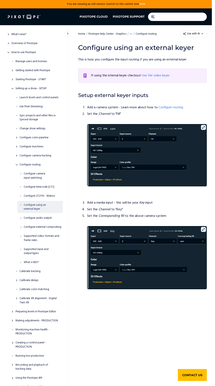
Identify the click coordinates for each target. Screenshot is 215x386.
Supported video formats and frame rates (41, 238)
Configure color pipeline (34, 138)
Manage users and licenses (31, 61)
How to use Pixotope (23, 52)
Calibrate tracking (30, 271)
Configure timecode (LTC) (39, 187)
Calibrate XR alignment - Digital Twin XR (38, 300)
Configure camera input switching (34, 176)
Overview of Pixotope (24, 43)
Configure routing (30, 165)
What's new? (18, 34)
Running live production (30, 356)
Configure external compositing (42, 227)
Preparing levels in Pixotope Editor (36, 312)
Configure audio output (38, 218)
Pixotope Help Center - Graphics (107, 34)
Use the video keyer (156, 75)
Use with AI (193, 33)
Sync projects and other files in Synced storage (38, 118)
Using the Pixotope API (29, 378)
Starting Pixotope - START (31, 79)
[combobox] (177, 17)
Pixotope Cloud (94, 16)
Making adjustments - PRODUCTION (37, 321)
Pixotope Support (129, 16)
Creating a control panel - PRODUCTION (31, 345)
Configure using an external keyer (35, 207)
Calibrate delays (29, 280)
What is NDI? (31, 262)
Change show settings (32, 129)
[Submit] (152, 16)
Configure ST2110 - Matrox (39, 196)
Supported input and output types (36, 251)
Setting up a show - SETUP (31, 88)
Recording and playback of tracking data (32, 367)
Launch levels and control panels (39, 98)
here (142, 4)
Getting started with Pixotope (33, 70)
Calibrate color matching (34, 289)
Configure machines (31, 147)
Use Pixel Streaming (31, 107)
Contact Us (192, 375)
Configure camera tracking (35, 156)
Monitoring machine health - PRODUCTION (32, 332)
